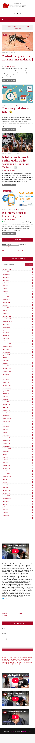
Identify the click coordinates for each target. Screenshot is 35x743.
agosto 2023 (18, 330)
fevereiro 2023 (18, 343)
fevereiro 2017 (18, 465)
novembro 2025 (18, 269)
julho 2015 (18, 504)
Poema (18, 662)
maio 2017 (18, 457)
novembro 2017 (18, 443)
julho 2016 (18, 479)
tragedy (19, 664)
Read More (5, 598)
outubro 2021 (18, 374)
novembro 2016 (18, 471)
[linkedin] (17, 602)
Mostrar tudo (17, 28)
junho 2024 (18, 305)
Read (21, 662)
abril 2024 (18, 310)
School (26, 662)
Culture (18, 657)
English (29, 657)
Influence (27, 659)
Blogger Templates (26, 731)
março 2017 (18, 462)
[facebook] (14, 13)
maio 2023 (18, 338)
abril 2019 (18, 399)
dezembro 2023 (18, 319)
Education (24, 657)
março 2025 (18, 291)
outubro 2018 (18, 415)
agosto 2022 (18, 355)
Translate (8, 246)
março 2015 (18, 515)
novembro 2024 (18, 294)
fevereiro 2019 (18, 404)
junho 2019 (18, 393)
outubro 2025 (18, 272)
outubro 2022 (18, 349)
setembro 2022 (18, 352)
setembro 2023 (18, 327)
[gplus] (13, 602)
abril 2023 (18, 341)
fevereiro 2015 (18, 518)
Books (4, 657)
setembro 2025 (18, 274)
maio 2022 (18, 360)
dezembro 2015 (18, 490)
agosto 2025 (18, 277)
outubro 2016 (18, 473)
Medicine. (10, 661)
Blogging (12, 731)
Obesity (27, 661)
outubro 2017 (18, 446)
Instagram (4, 615)
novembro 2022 (18, 346)
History (21, 659)
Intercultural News (9, 66)
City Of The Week (11, 657)
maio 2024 (18, 308)
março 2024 (18, 313)
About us (20, 250)
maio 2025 (18, 285)
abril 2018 (18, 432)
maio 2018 (18, 429)
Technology (9, 664)
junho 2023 (18, 335)
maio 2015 (18, 509)
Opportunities (11, 662)
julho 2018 (18, 424)
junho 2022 (18, 357)
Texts (15, 664)
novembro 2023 (18, 321)
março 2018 (18, 435)
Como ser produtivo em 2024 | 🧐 (16, 110)
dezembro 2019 (18, 385)
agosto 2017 (18, 451)
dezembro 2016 (18, 468)
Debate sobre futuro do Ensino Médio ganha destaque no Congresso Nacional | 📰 (15, 162)
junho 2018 (18, 426)
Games (17, 659)
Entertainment (6, 659)
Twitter (20, 613)
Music (19, 661)
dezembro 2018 (18, 410)
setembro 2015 (18, 498)
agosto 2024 (18, 302)
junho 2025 (18, 283)
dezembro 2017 (18, 440)
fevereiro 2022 (18, 368)
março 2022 (18, 366)
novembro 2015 (18, 493)
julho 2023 (18, 332)
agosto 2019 (18, 391)
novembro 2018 (18, 413)
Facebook (4, 613)
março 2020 (18, 382)
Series (30, 662)
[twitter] (17, 13)
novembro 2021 (18, 371)
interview (4, 661)
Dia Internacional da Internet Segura (14, 214)
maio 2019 (18, 396)
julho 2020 (18, 379)
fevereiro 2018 (18, 438)
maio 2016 (18, 485)
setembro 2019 (18, 388)
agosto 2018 (18, 421)
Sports (4, 664)
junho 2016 (18, 482)
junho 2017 (18, 454)
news (23, 661)
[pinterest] (26, 602)
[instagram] (21, 13)
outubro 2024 (18, 296)
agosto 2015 (18, 501)
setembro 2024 (18, 299)
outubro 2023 (18, 324)
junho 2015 (18, 507)
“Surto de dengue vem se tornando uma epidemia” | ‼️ (17, 59)
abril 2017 (18, 460)
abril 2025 (18, 288)
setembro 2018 (18, 418)
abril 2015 (18, 512)
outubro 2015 (18, 496)
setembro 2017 (18, 449)
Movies (15, 661)
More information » (9, 80)
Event (13, 659)
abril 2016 (18, 487)
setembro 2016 (18, 476)
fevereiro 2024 (18, 316)
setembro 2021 (18, 377)
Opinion (4, 662)
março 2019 (18, 402)
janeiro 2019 (18, 407)
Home (3, 250)
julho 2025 (18, 280)
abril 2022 (18, 363)
